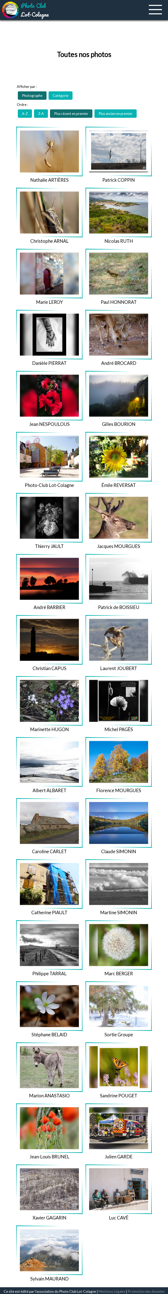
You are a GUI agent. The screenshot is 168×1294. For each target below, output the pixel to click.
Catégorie (60, 95)
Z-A (41, 113)
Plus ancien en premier (116, 113)
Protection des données (146, 1291)
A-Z (25, 113)
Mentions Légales (112, 1291)
